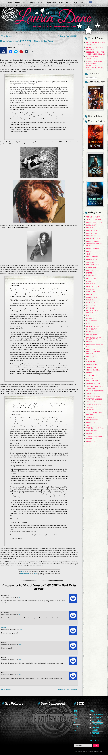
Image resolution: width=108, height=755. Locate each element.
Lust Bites (90, 318)
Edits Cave (90, 270)
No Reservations (92, 326)
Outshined (90, 331)
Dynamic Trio (91, 267)
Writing (89, 439)
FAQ (75, 2)
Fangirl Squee (91, 278)
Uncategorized (29, 45)
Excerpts (90, 275)
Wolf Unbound (91, 431)
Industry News (92, 297)
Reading (89, 342)
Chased (89, 251)
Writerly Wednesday (94, 436)
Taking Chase (91, 394)
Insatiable (90, 300)
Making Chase (91, 321)
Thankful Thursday (93, 396)
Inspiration (90, 303)
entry (22, 571)
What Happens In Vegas (95, 428)
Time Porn (90, 407)
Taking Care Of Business (95, 391)
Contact (83, 2)
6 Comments (12, 45)
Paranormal (96, 717)
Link (20, 597)
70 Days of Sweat (93, 217)
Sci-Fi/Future (96, 721)
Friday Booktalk (92, 286)
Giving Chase (91, 289)
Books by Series (36, 2)
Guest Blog (90, 292)
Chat (88, 254)
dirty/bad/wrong (92, 265)
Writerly (89, 433)
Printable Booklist (95, 728)
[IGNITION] (95, 149)
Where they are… (6, 36)
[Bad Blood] (95, 177)
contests (90, 262)
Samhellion (90, 362)
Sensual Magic (92, 364)
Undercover (91, 422)
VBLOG (88, 425)
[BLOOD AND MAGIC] (95, 109)
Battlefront (91, 225)
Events (89, 273)
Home (10, 2)
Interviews (90, 305)
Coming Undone (92, 257)
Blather (89, 228)
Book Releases (92, 230)
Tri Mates (90, 417)
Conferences (91, 259)
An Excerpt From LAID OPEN (67, 36)
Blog (61, 2)
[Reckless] (95, 206)
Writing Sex (91, 441)
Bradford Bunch (92, 241)
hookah (89, 294)
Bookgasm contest (93, 238)
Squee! (89, 373)
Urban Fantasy (97, 724)
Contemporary (97, 714)
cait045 (4, 627)
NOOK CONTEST (91, 329)
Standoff (90, 375)
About (68, 2)
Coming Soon (51, 2)
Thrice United (91, 402)
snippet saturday (93, 370)
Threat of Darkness (94, 399)
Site (75, 730)
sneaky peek (91, 367)
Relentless (90, 349)
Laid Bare (90, 308)
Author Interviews (93, 219)
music (88, 323)
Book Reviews (91, 233)
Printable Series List (96, 734)
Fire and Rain (91, 284)
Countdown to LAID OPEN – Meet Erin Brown (27, 41)
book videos (91, 236)
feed (35, 573)
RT (87, 359)
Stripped (89, 378)
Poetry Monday (92, 334)
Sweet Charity (92, 381)
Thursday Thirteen (93, 404)
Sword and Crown (93, 383)
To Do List (90, 410)
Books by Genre (21, 2)
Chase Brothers (92, 248)
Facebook (90, 2)
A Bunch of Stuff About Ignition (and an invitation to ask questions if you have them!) (95, 65)
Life (87, 315)
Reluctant (90, 356)
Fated (88, 281)
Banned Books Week (94, 222)
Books (92, 711)
